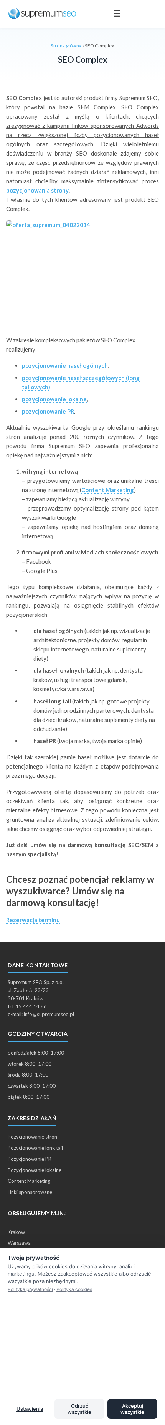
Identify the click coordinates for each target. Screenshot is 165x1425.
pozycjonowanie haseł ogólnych (65, 365)
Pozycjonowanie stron (32, 1137)
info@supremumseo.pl (49, 1014)
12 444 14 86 (31, 1006)
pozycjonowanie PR (48, 411)
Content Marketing (107, 489)
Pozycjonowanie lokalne (34, 1170)
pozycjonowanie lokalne (54, 398)
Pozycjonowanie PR (29, 1159)
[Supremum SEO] (42, 13)
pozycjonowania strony (37, 190)
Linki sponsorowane (30, 1192)
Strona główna (66, 46)
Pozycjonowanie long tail (35, 1148)
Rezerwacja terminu (33, 919)
